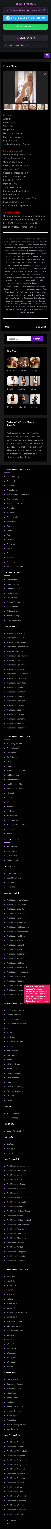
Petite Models (12, 851)
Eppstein (10, 553)
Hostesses (11, 1402)
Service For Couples (15, 602)
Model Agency (13, 1415)
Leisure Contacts (14, 1411)
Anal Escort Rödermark (16, 1261)
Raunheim (11, 1281)
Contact (10, 1144)
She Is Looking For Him (16, 1425)
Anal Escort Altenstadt (16, 633)
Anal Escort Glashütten (16, 904)
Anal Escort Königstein (16, 976)
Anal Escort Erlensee (15, 714)
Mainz (9, 1033)
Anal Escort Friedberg (16, 728)
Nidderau (11, 1060)
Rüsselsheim (12, 1303)
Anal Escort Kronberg (16, 990)
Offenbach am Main (15, 1091)
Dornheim (11, 535)
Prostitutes (11, 1420)
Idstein (9, 798)
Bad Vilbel (11, 508)
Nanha (33, 389)
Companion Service (15, 1384)
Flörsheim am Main (15, 567)
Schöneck (11, 1308)
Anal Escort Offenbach (16, 1238)
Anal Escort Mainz (14, 1179)
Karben (10, 807)
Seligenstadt (12, 1317)
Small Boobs (12, 873)
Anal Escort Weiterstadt (16, 1496)
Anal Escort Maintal (15, 1175)
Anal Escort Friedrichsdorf (18, 900)
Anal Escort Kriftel (14, 985)
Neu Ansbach (12, 1051)
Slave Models (12, 607)
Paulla (10, 389)
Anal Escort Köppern (15, 981)
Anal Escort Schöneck (16, 1456)
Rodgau (10, 1290)
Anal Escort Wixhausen (16, 1510)
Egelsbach (11, 549)
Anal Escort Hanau (14, 918)
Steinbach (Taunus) (15, 1321)
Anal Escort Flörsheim (16, 723)
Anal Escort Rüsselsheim (17, 1451)
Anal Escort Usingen (15, 1483)
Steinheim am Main (15, 1326)
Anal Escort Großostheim (17, 913)
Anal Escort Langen (15, 994)
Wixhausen (11, 1362)
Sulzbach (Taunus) (15, 1330)
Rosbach (10, 1294)
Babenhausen (12, 490)
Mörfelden (11, 1037)
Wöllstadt (10, 1366)
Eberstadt (11, 544)
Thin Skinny (12, 847)
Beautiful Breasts (14, 878)
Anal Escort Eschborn (16, 719)
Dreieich (10, 540)
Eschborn (11, 562)
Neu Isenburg (12, 1055)
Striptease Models (14, 611)
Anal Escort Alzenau (15, 638)
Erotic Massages (14, 620)
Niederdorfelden (13, 1064)
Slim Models (12, 856)
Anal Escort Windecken (16, 1505)
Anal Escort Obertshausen (18, 1229)
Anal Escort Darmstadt (16, 683)
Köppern (10, 829)
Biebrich (10, 512)
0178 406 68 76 (27, 27)
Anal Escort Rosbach (15, 1442)
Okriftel (10, 1100)
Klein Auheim (12, 820)
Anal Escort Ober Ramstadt (18, 1225)
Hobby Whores (13, 1397)
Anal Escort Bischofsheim (17, 674)
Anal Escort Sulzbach (16, 1478)
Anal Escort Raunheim (16, 1256)
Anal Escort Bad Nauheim (17, 656)
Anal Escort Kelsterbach (17, 967)
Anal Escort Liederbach (16, 1171)
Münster (10, 1046)
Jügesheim (11, 802)
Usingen (10, 1335)
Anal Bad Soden (13, 660)
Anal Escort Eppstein (15, 710)
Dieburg (10, 531)
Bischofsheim (12, 517)
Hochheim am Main (15, 784)
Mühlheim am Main (15, 1042)
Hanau (9, 766)
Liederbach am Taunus (16, 1024)
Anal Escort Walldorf (15, 1492)
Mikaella (22, 407)
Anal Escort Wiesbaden (16, 1501)
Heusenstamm (13, 780)
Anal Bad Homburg (15, 651)
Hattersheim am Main (16, 771)
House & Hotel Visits (15, 1406)
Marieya (34, 370)
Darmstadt (11, 526)
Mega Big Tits (12, 887)
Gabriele (22, 370)
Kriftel (9, 834)
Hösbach (10, 793)
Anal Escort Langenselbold (18, 1166)
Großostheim (12, 762)
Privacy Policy (13, 1148)
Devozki (9, 1523)
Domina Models (13, 589)
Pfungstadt (11, 1276)
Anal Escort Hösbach (15, 945)
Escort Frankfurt (25, 3)
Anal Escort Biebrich (15, 669)
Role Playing (12, 598)
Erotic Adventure (14, 1389)
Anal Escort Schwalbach (17, 1460)
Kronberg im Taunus (15, 1010)
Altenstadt (11, 481)
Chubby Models (13, 860)
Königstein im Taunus (16, 825)
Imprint (10, 1153)
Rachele (11, 370)
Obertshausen (13, 1082)
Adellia (21, 389)
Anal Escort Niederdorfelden (18, 1211)
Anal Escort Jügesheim (16, 954)
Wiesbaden (11, 1353)
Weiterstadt (11, 1348)
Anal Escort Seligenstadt (17, 1465)
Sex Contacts (12, 1429)
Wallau (9, 1339)
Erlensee (10, 558)
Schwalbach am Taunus (17, 1312)
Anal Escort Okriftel (15, 1247)
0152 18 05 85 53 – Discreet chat (28, 17)
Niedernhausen (13, 1069)
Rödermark (11, 1285)
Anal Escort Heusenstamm (18, 931)
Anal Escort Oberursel (16, 1234)
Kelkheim (10, 811)
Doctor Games (13, 584)
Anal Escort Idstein (14, 949)
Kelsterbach (12, 816)
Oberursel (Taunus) (15, 1087)
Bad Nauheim (12, 499)
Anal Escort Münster (15, 1193)
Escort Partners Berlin (16, 1131)
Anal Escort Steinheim (16, 1474)
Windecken (11, 1357)
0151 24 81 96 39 (27, 38)
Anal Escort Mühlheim (16, 1189)
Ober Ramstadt (13, 1078)
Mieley (10, 407)
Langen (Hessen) (14, 1015)
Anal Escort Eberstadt (16, 701)
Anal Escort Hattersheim (17, 922)
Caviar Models (13, 593)
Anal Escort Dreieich (15, 696)
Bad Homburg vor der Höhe (18, 495)
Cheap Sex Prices (14, 1379)
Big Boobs (11, 882)
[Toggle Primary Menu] (47, 55)
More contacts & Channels (16, 45)
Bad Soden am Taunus (16, 504)
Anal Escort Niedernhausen (18, 1216)
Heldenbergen (13, 775)
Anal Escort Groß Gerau (17, 909)
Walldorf (10, 1344)
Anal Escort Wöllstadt (15, 1514)
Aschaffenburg (13, 476)
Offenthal (11, 1096)
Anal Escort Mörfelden (16, 1184)
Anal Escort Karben (15, 958)
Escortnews (11, 1520)
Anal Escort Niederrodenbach (19, 1220)
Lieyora (33, 407)
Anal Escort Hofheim (15, 940)
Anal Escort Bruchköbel (16, 678)
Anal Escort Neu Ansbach (17, 1198)
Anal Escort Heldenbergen (18, 927)
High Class (11, 1393)
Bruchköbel (11, 522)
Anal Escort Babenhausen (17, 647)
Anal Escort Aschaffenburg (18, 642)
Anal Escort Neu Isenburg (17, 1202)
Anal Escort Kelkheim (15, 963)
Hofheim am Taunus (15, 789)
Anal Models (12, 580)
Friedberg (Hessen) (15, 743)
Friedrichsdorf (13, 748)
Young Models (13, 1113)
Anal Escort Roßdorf (15, 1447)
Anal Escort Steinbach (16, 1469)
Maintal (10, 1028)
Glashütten (11, 753)
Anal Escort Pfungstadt (16, 1252)
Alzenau (10, 485)
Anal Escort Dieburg (15, 687)
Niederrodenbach (14, 1073)
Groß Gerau (12, 757)
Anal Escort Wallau (14, 1487)
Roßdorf (10, 1299)
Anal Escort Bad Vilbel (16, 665)
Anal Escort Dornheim (16, 692)
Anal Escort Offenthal (15, 1243)
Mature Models (13, 1118)
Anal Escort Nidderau (15, 1207)
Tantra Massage (13, 616)
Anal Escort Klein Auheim (17, 972)
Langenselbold (13, 1019)
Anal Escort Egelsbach (16, 705)
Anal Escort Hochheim (16, 936)
